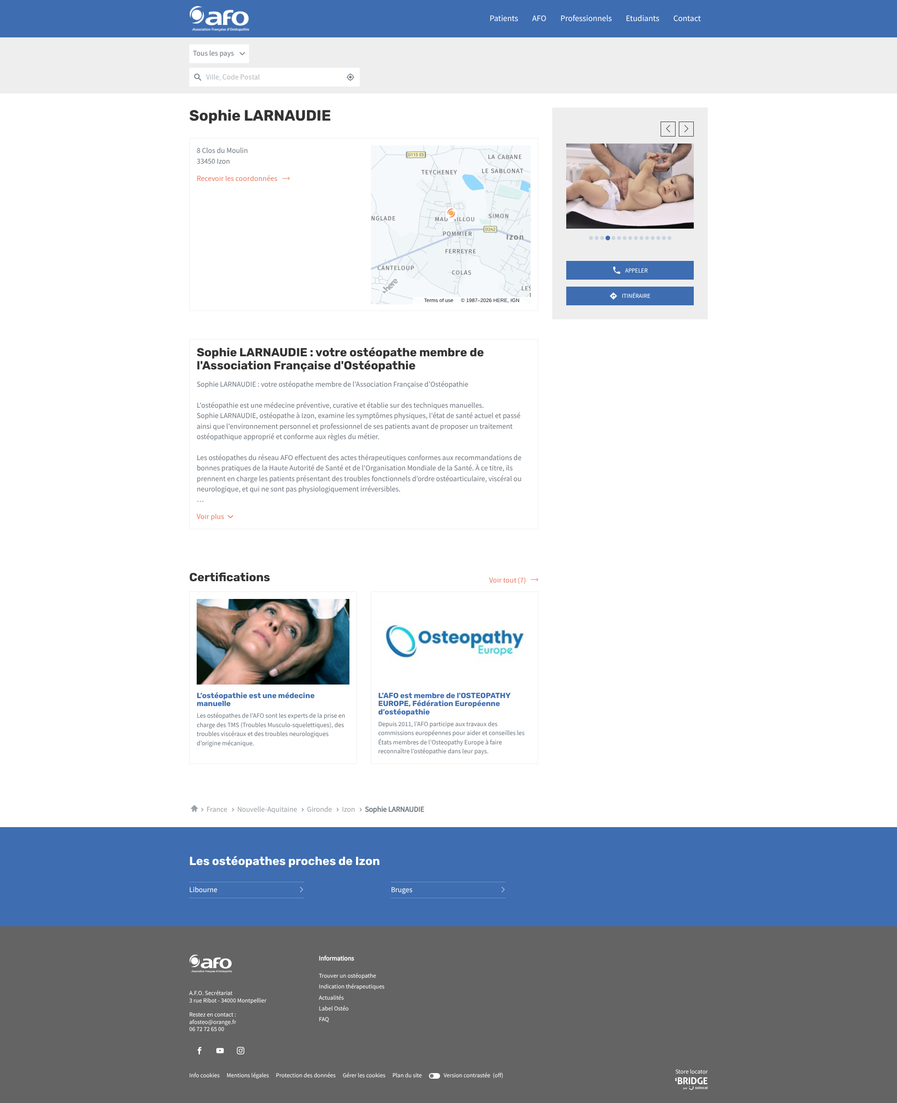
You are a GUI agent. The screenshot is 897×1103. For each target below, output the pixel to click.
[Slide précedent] (668, 129)
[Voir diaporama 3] (602, 238)
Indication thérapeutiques (352, 987)
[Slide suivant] (686, 129)
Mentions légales (248, 1076)
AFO (539, 18)
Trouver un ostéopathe (347, 976)
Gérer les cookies (363, 1076)
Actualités (331, 998)
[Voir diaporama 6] (619, 238)
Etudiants (643, 18)
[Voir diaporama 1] (591, 238)
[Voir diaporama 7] (624, 238)
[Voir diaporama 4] (607, 238)
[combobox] (219, 53)
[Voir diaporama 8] (630, 238)
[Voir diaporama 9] (636, 238)
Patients (504, 18)
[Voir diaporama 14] (664, 238)
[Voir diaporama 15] (669, 238)
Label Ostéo (334, 1009)
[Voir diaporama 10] (641, 238)
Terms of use (439, 300)
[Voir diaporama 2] (596, 238)
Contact (687, 18)
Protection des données (306, 1076)
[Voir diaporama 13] (658, 238)
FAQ (324, 1019)
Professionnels (586, 18)
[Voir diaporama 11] (647, 238)
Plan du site (407, 1076)
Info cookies (204, 1076)
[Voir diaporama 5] (613, 238)
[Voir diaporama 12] (653, 238)
